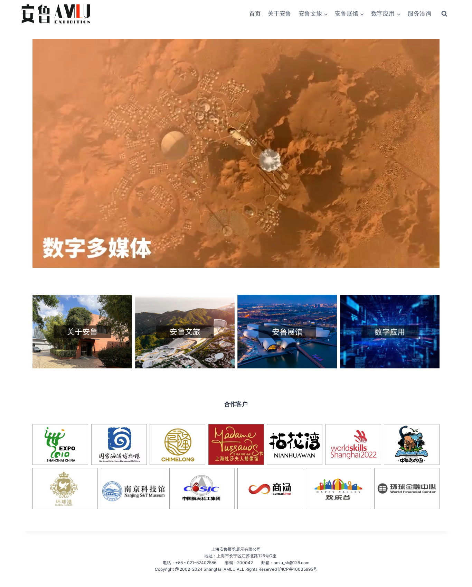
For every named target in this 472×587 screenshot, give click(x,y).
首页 (255, 13)
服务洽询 (419, 13)
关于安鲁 (279, 13)
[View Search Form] (444, 14)
